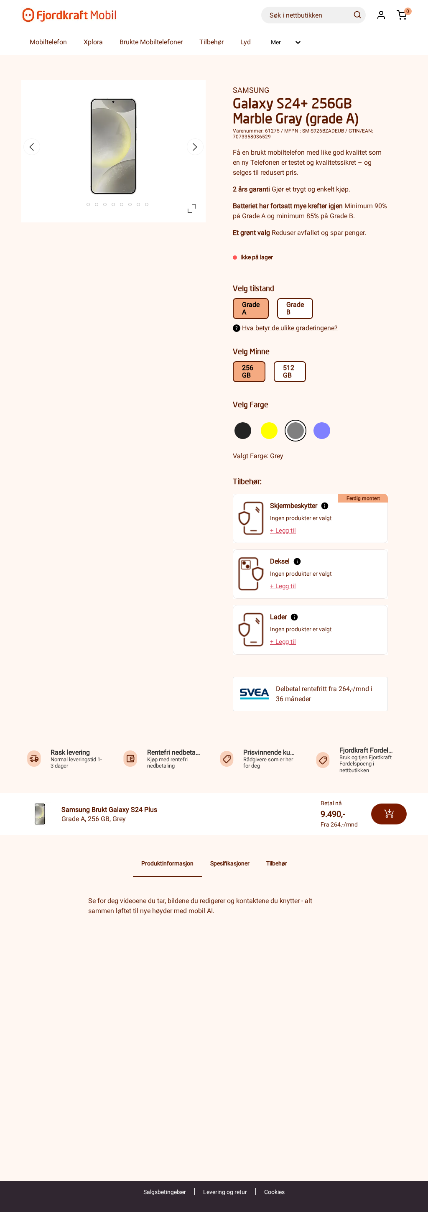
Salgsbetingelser (164, 1192)
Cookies (274, 1192)
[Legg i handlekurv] (389, 814)
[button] (381, 15)
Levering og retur (225, 1192)
